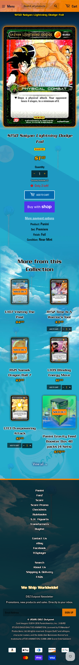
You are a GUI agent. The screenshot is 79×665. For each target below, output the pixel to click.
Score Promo (39, 505)
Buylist (39, 529)
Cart (74, 6)
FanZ (39, 495)
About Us (39, 567)
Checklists (39, 509)
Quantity (39, 167)
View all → (40, 464)
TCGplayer (39, 553)
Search (39, 562)
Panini (39, 490)
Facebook (39, 548)
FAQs (39, 577)
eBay (39, 543)
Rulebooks (40, 514)
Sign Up (69, 612)
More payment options (39, 218)
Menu (11, 6)
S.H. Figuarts (40, 519)
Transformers (39, 524)
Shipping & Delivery (39, 572)
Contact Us (39, 538)
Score (39, 500)
